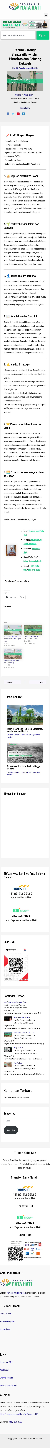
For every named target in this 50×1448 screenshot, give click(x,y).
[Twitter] (13, 113)
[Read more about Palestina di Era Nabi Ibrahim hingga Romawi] (25, 752)
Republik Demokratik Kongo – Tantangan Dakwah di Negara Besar (12, 638)
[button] (46, 15)
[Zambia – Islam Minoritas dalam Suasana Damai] (33, 630)
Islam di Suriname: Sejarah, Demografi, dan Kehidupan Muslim (25, 729)
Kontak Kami (5, 1329)
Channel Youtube (6, 1377)
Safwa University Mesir (32, 561)
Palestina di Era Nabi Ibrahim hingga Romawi (23, 767)
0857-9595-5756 (15, 1421)
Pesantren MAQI (6, 1362)
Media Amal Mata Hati (8, 1385)
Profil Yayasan (5, 1313)
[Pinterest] (18, 113)
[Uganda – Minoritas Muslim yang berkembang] (13, 654)
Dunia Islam (35, 68)
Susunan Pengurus (7, 1321)
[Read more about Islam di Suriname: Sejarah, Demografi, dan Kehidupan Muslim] (25, 714)
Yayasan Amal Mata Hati (16, 1292)
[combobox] (18, 35)
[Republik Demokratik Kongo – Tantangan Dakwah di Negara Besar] (13, 630)
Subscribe (11, 1130)
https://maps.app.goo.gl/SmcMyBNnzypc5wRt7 (19, 1414)
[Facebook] (8, 113)
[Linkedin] (23, 113)
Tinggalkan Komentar (25, 68)
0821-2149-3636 (34, 569)
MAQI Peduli (4, 1369)
